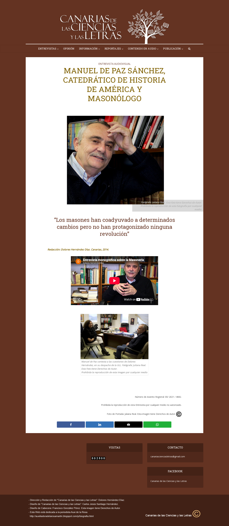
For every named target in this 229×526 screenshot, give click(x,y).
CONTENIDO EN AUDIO (142, 48)
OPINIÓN (68, 48)
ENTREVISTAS (47, 48)
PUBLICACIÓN (172, 48)
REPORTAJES (113, 48)
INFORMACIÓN (88, 48)
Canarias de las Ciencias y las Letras (168, 481)
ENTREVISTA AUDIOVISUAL (114, 64)
